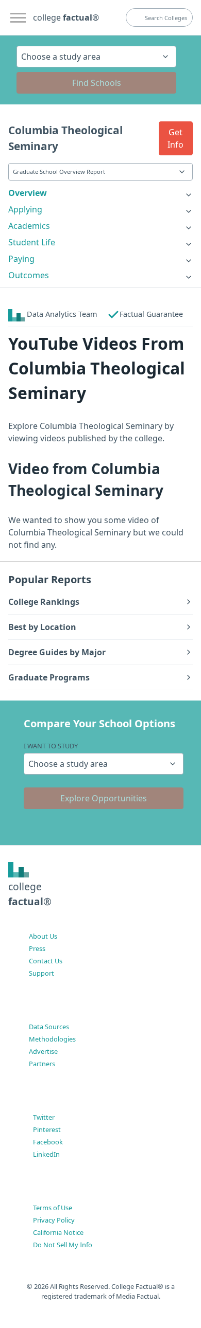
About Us (43, 936)
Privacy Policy (54, 1220)
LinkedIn (46, 1154)
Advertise (43, 1051)
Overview (27, 193)
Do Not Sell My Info (62, 1244)
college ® (66, 17)
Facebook (48, 1141)
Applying (25, 209)
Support (41, 973)
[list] (100, 193)
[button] (176, 138)
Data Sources (49, 1026)
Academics (29, 225)
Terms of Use (52, 1207)
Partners (42, 1063)
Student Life (31, 242)
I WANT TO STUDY (51, 745)
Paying (21, 258)
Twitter (44, 1117)
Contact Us (45, 960)
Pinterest (47, 1129)
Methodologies (52, 1039)
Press (37, 948)
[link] (100, 193)
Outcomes (28, 275)
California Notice (58, 1232)
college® (30, 894)
